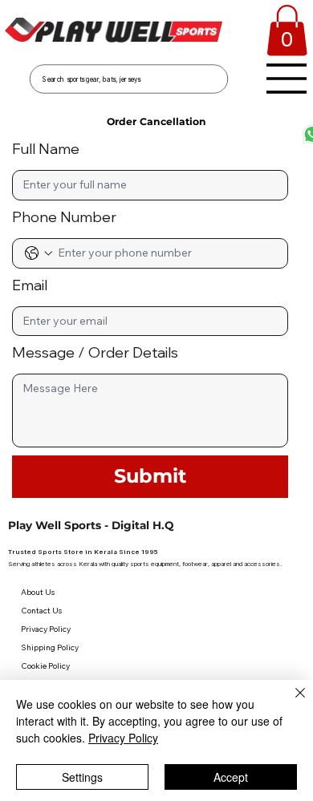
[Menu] (287, 79)
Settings (82, 777)
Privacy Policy (123, 738)
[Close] (290, 702)
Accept (230, 777)
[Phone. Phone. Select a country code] (38, 253)
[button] (287, 30)
